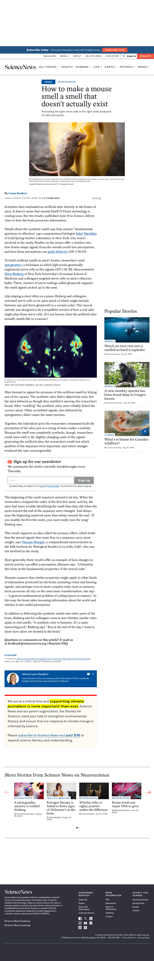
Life (97, 67)
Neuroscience (67, 82)
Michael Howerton (122, 810)
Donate (145, 56)
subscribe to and (49, 735)
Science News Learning (17, 925)
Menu (63, 56)
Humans (82, 67)
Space (142, 67)
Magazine (50, 56)
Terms (42, 486)
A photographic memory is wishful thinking (27, 806)
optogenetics (13, 265)
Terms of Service (129, 937)
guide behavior (58, 251)
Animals (109, 341)
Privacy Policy (53, 486)
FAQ (107, 899)
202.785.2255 (114, 937)
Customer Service (86, 913)
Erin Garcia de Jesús (25, 814)
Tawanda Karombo (114, 403)
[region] (78, 806)
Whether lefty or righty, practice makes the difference (93, 806)
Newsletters (111, 903)
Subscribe (83, 899)
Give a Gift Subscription (84, 908)
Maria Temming (113, 354)
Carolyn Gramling (114, 447)
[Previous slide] (7, 792)
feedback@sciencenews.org (27, 643)
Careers (135, 910)
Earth (110, 67)
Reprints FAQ (58, 643)
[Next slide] (148, 792)
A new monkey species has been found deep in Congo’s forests (125, 395)
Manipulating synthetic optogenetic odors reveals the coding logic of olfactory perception (54, 659)
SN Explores (93, 56)
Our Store (112, 56)
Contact (109, 916)
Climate (109, 435)
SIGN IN (131, 56)
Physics (126, 67)
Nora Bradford (55, 817)
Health (67, 67)
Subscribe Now (114, 50)
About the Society (140, 899)
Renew (81, 903)
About (77, 56)
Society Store (138, 903)
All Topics (47, 67)
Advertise (110, 913)
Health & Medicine (58, 798)
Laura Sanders (17, 193)
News (48, 82)
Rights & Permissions (111, 908)
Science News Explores (17, 920)
